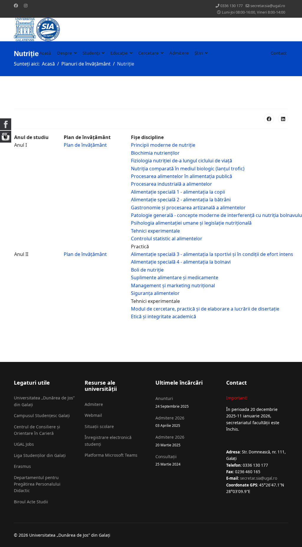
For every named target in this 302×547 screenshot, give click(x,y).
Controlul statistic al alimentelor (166, 238)
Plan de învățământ (85, 145)
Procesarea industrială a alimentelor (171, 184)
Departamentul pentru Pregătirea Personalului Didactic (37, 484)
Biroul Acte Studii (31, 501)
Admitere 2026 (169, 421)
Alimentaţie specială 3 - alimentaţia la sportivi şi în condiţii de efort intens (212, 254)
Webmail (93, 415)
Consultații (167, 460)
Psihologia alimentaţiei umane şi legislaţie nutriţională (191, 223)
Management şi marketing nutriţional (173, 285)
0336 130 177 (231, 5)
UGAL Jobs (24, 444)
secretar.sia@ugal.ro (267, 5)
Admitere (179, 52)
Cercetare (148, 52)
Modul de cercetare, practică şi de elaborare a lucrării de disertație (205, 309)
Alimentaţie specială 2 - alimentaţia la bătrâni (181, 199)
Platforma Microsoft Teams (111, 455)
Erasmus (22, 466)
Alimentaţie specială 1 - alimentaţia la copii (178, 192)
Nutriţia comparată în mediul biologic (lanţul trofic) (187, 168)
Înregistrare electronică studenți (108, 441)
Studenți (91, 52)
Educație (119, 52)
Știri (199, 52)
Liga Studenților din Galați (40, 455)
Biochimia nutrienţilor (155, 153)
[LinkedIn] (283, 119)
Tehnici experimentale (155, 231)
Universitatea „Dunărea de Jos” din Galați (44, 401)
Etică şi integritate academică (163, 316)
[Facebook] (16, 5)
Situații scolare (99, 426)
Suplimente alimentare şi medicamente (174, 277)
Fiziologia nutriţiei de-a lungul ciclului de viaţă (181, 160)
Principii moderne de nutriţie (163, 145)
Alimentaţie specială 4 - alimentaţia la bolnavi (181, 262)
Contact (279, 52)
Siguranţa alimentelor (155, 293)
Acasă (45, 52)
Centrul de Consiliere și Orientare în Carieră (37, 430)
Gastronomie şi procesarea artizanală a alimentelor (188, 207)
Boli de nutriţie (147, 270)
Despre (64, 52)
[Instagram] (25, 5)
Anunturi (172, 402)
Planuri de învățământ (236, 52)
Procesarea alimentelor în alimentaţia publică (181, 176)
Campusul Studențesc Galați (42, 415)
